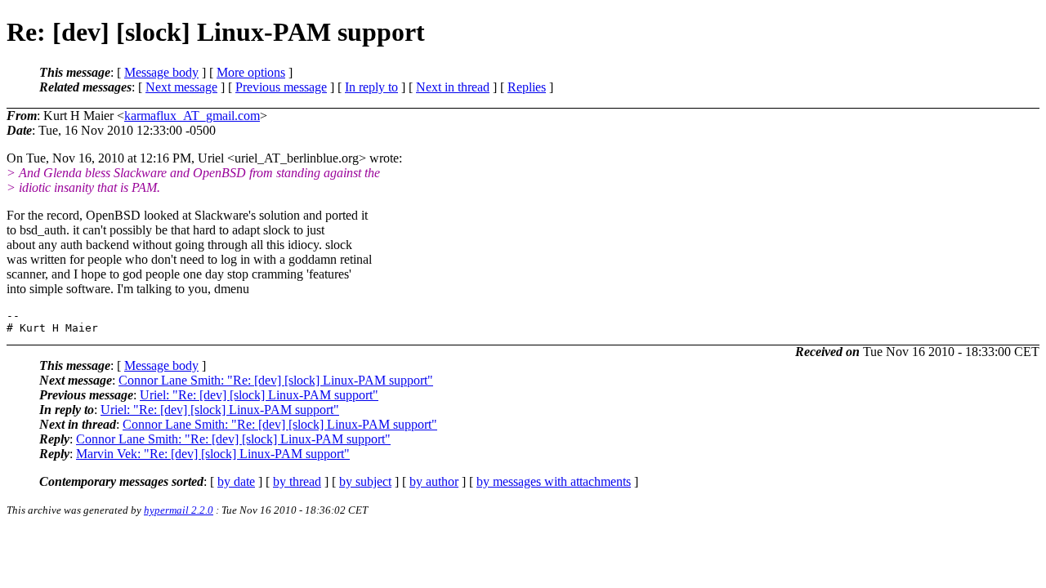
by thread (297, 481)
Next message (181, 87)
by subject (365, 481)
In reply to (371, 87)
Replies (526, 87)
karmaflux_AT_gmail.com (192, 115)
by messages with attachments (553, 481)
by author (433, 481)
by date (236, 481)
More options (251, 72)
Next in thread (452, 87)
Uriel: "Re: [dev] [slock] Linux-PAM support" (259, 395)
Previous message (281, 87)
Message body (161, 72)
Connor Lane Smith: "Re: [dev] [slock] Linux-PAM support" (275, 380)
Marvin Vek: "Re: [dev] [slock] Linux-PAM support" (213, 454)
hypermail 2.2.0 (178, 510)
